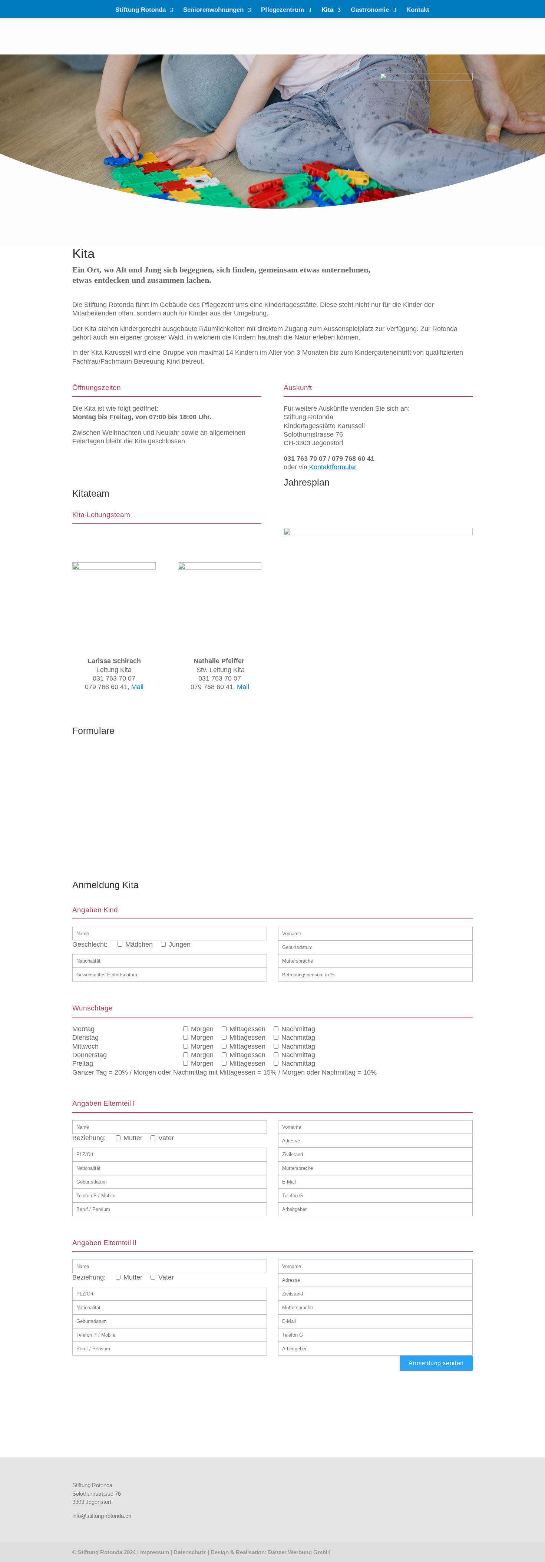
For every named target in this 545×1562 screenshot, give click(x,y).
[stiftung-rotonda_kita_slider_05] (378, 533)
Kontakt (417, 10)
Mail (137, 687)
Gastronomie (370, 10)
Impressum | (157, 1552)
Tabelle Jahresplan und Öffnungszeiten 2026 (343, 510)
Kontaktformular (332, 467)
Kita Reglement (96, 836)
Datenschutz (190, 1552)
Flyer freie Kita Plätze (104, 861)
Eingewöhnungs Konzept (214, 801)
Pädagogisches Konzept (213, 776)
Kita (327, 10)
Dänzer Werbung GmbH (299, 1552)
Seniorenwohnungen (213, 10)
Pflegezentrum (282, 10)
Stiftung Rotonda (140, 10)
